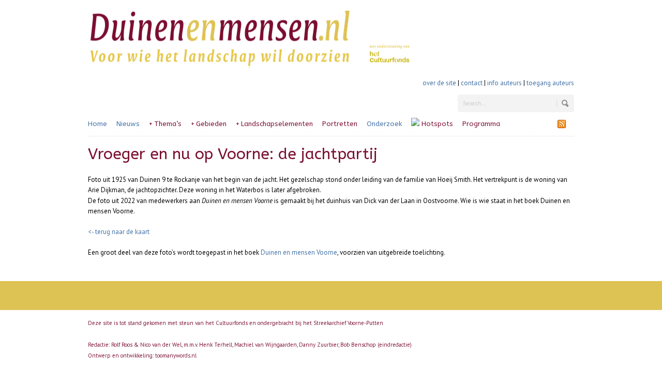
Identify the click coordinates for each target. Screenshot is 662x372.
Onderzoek (384, 124)
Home (97, 124)
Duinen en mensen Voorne (299, 252)
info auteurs (504, 83)
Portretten (339, 124)
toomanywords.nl (176, 355)
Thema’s (165, 124)
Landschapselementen (274, 124)
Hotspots (436, 124)
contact (472, 83)
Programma (481, 124)
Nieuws (128, 124)
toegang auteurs (550, 83)
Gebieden (209, 124)
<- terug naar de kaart (118, 231)
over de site (439, 83)
